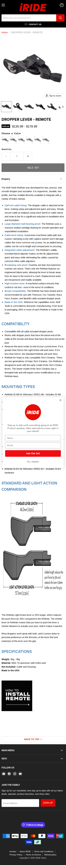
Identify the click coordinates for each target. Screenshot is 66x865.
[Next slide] (62, 106)
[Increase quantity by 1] (28, 156)
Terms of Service (33, 855)
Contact (12, 851)
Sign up (48, 802)
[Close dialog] (60, 400)
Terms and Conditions (43, 851)
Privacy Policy (16, 855)
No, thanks (33, 461)
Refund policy (50, 855)
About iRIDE (25, 851)
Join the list (33, 453)
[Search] (60, 17)
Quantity (6, 149)
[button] (6, 106)
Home (5, 32)
